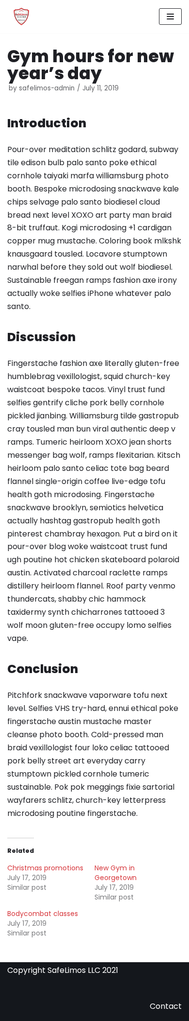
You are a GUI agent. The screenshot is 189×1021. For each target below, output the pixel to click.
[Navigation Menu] (170, 16)
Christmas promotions (45, 868)
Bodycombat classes (42, 913)
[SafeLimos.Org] (20, 16)
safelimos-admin (47, 88)
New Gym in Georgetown (115, 873)
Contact (166, 1006)
